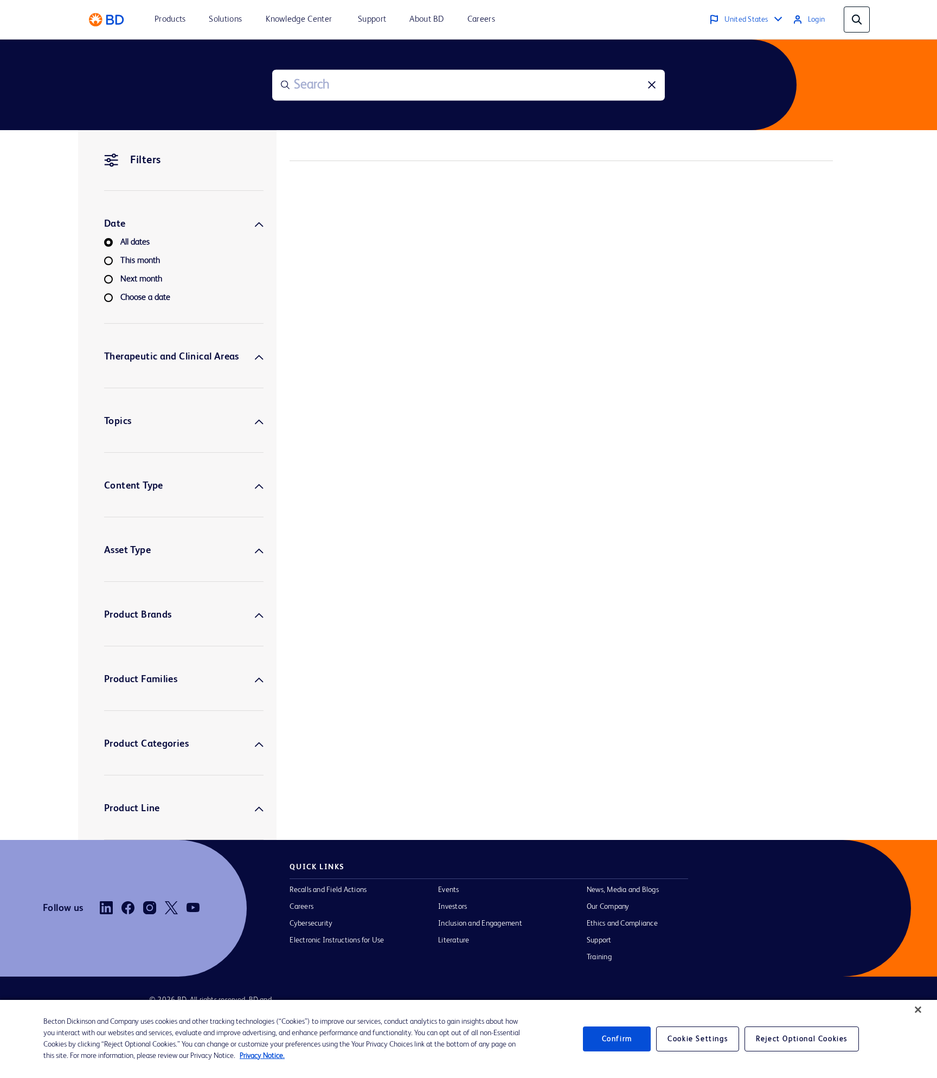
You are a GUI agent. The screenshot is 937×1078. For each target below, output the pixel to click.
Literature (453, 940)
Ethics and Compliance (622, 923)
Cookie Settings (698, 1039)
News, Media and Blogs (623, 890)
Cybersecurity (311, 923)
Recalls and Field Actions (328, 890)
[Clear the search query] (651, 85)
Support (599, 940)
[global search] (857, 20)
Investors (452, 906)
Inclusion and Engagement (480, 923)
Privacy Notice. (262, 1056)
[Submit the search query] (285, 85)
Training (599, 957)
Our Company (608, 906)
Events (448, 890)
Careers (301, 906)
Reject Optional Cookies (802, 1039)
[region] (468, 1039)
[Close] (918, 1009)
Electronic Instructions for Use (337, 940)
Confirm (617, 1039)
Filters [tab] (145, 160)
